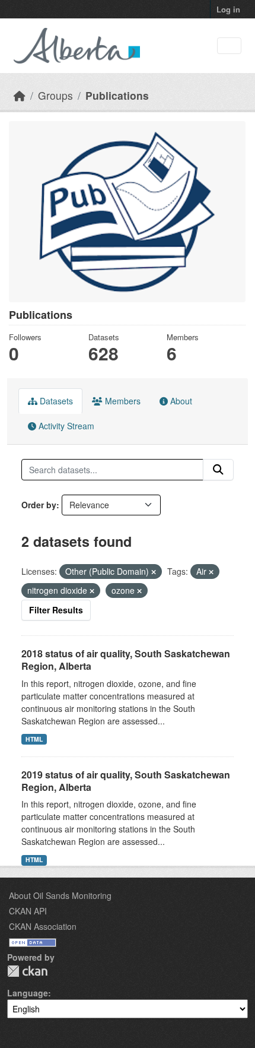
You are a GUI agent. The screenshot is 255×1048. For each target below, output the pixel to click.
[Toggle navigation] (229, 46)
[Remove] (153, 572)
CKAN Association (42, 926)
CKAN (27, 971)
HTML (34, 738)
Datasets (55, 401)
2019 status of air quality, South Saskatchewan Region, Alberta (125, 781)
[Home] (20, 95)
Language (27, 993)
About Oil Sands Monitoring (60, 895)
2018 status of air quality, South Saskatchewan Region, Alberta (125, 660)
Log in (228, 9)
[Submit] (218, 469)
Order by (38, 505)
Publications (117, 95)
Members (122, 401)
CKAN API (28, 911)
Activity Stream (65, 426)
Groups (55, 95)
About (180, 401)
